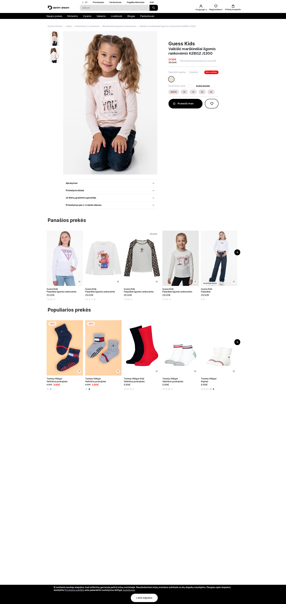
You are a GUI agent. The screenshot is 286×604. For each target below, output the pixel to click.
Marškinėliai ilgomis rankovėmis (119, 26)
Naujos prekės (54, 16)
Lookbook (116, 16)
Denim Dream (55, 26)
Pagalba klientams (135, 2)
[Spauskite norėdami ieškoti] (154, 8)
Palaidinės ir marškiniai (87, 26)
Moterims (72, 16)
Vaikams (101, 16)
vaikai (69, 26)
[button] (110, 183)
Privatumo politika (74, 590)
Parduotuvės (115, 2)
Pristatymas (98, 2)
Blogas (131, 16)
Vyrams (87, 16)
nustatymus (129, 590)
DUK (152, 2)
